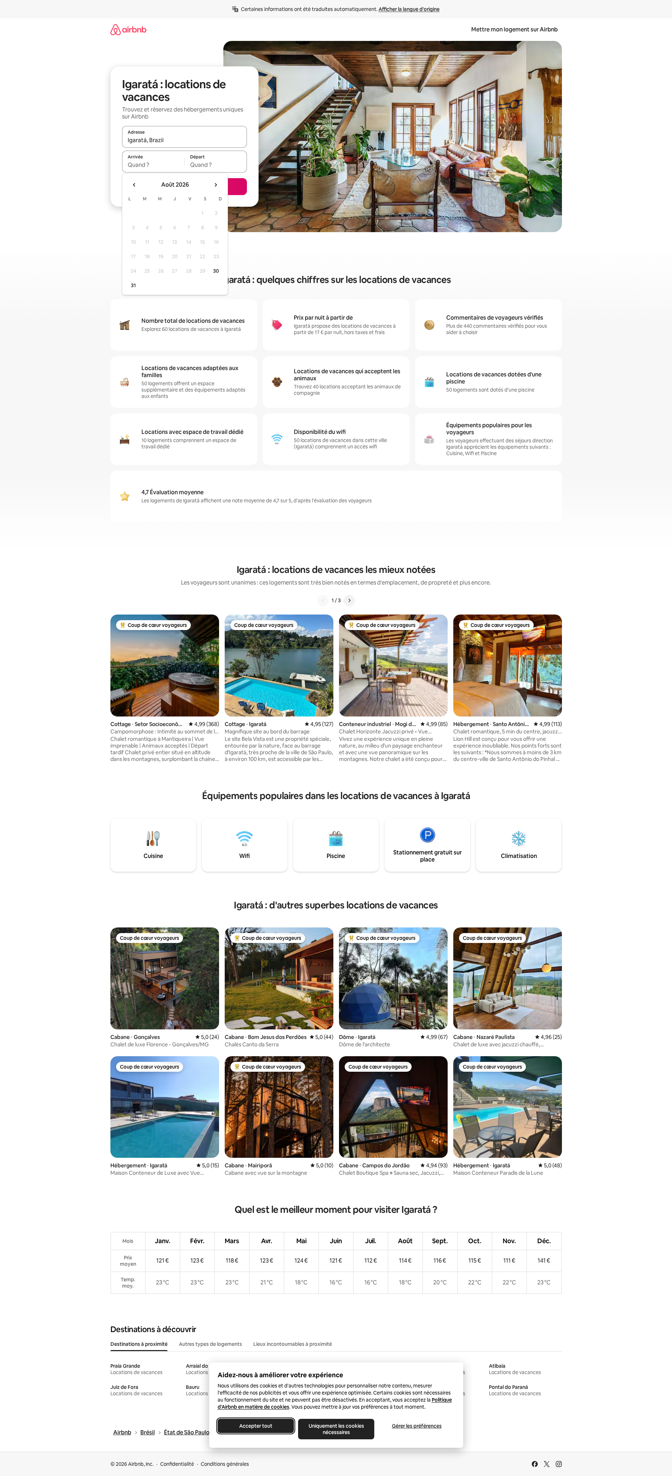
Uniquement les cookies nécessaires (336, 1429)
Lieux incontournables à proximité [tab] (292, 1344)
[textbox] (153, 165)
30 (216, 271)
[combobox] (184, 140)
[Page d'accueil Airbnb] (128, 29)
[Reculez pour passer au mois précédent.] (134, 185)
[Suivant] (349, 600)
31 (133, 285)
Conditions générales (225, 1464)
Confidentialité (177, 1464)
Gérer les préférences (416, 1426)
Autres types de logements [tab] (210, 1344)
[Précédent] (323, 600)
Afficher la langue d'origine (409, 9)
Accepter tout (255, 1426)
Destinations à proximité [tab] (139, 1344)
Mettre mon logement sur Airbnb (514, 29)
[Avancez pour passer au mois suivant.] (215, 185)
